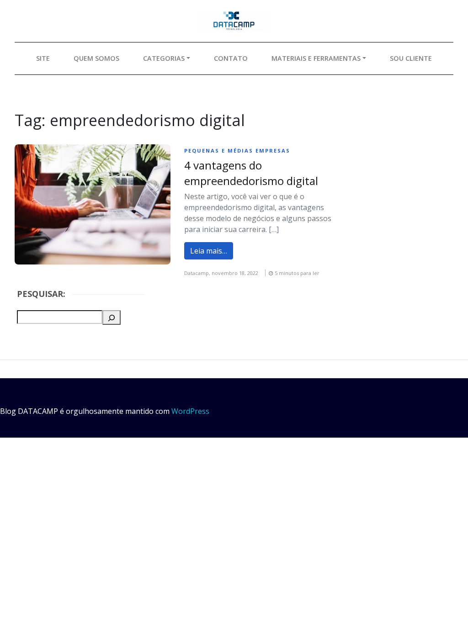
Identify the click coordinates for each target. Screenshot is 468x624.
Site (43, 58)
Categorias (164, 58)
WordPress (190, 411)
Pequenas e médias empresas (237, 150)
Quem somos (96, 58)
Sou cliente (411, 58)
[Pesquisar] (111, 317)
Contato (231, 58)
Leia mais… (208, 251)
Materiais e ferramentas (316, 58)
